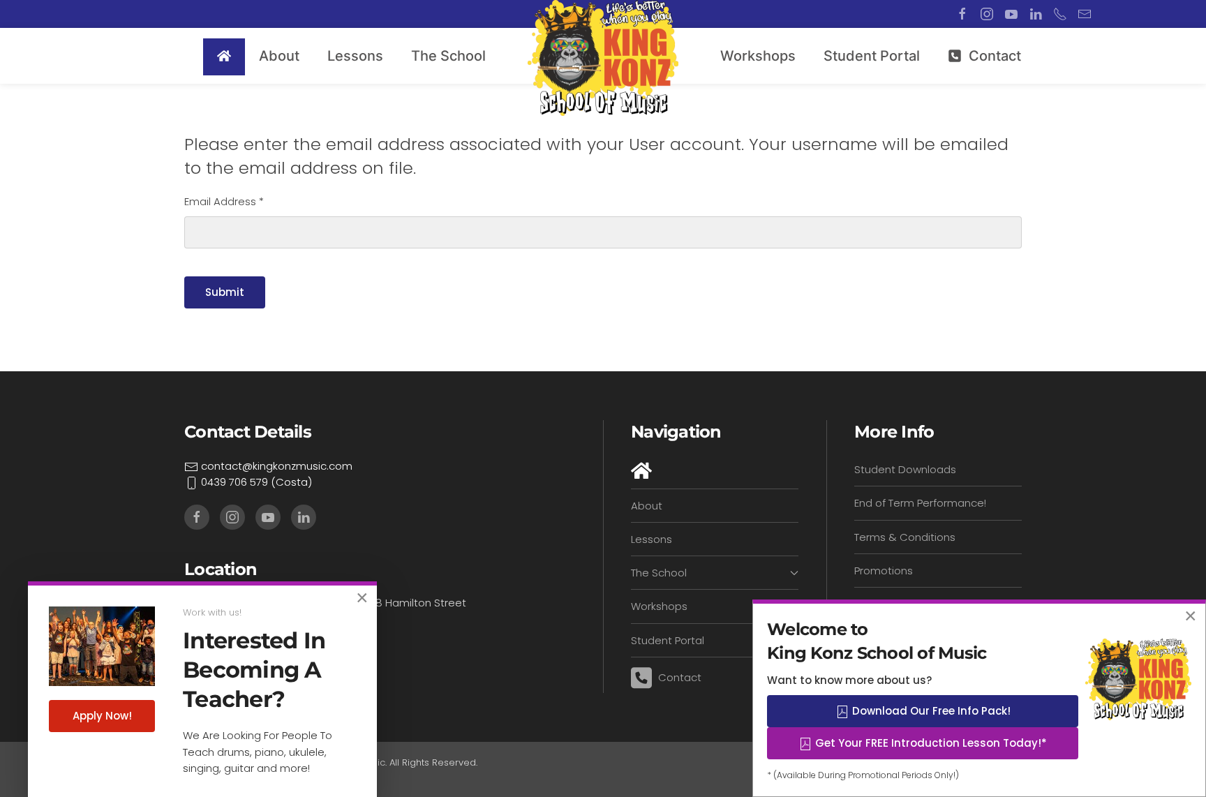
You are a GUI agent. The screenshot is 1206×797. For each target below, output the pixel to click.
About (279, 55)
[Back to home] (603, 58)
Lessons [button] (355, 55)
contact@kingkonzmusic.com (275, 466)
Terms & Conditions (904, 537)
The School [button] (448, 55)
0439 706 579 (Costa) (255, 482)
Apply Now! (102, 715)
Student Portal (872, 55)
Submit (224, 292)
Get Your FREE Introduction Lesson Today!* (929, 743)
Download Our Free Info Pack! (930, 710)
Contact (995, 55)
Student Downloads (905, 469)
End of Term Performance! (920, 503)
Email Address (224, 201)
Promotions (883, 570)
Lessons (651, 539)
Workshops (758, 55)
